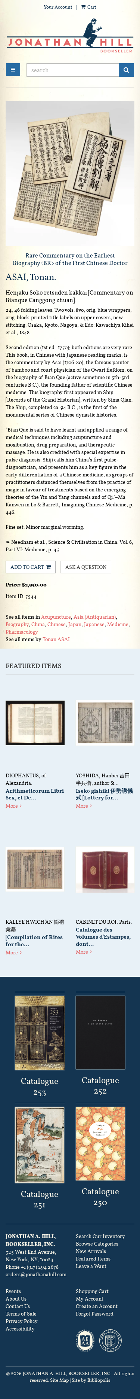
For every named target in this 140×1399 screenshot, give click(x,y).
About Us (16, 1298)
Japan (74, 624)
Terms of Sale (21, 1313)
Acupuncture (56, 616)
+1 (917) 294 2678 (40, 1267)
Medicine (117, 624)
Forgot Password (94, 1313)
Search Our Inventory (100, 1236)
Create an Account (97, 1306)
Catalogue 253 (39, 1086)
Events (13, 1291)
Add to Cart (27, 567)
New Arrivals (91, 1251)
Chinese (56, 624)
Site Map (59, 1380)
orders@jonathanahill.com (36, 1274)
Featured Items (93, 1258)
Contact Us (18, 1306)
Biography (17, 624)
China (38, 624)
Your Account (58, 7)
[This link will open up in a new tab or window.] (40, 1033)
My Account (89, 1298)
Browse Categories (97, 1243)
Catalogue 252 (100, 1086)
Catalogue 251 (39, 1199)
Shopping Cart (92, 1291)
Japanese (94, 624)
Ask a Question (85, 567)
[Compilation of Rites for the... (34, 940)
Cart (91, 7)
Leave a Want (91, 1266)
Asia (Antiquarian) (95, 616)
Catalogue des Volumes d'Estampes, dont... (103, 937)
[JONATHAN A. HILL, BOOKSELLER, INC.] (70, 36)
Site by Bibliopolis (91, 1380)
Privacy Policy (22, 1321)
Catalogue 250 (100, 1197)
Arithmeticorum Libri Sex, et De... (35, 794)
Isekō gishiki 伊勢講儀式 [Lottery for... (104, 794)
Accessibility (20, 1328)
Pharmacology (22, 631)
